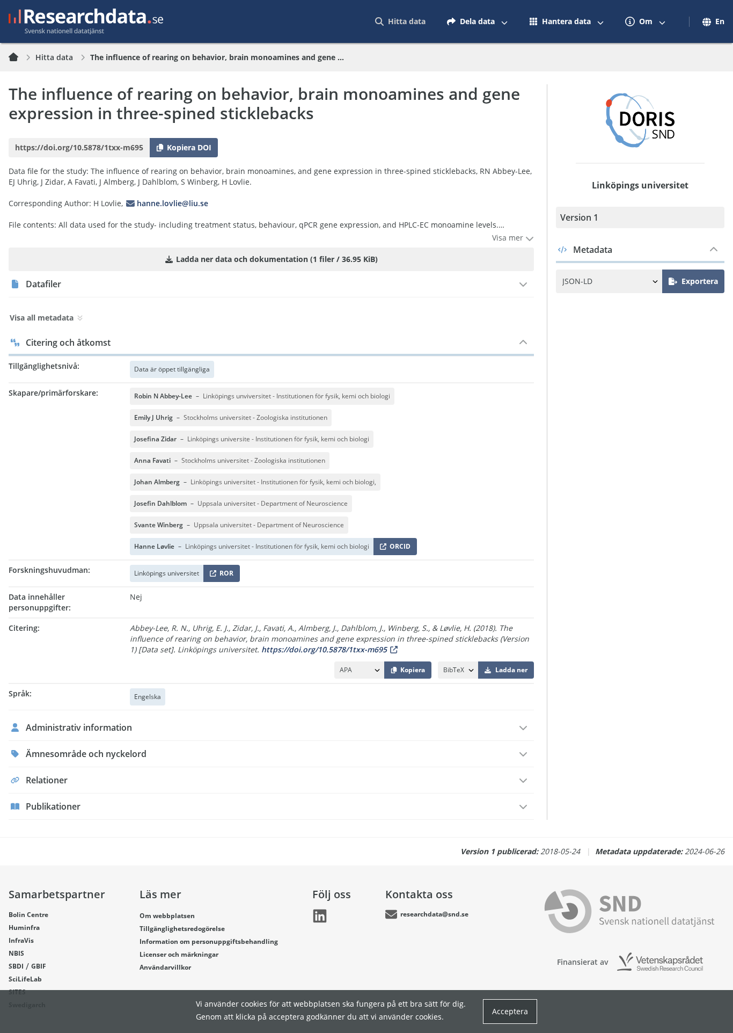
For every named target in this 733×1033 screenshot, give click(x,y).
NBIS (16, 953)
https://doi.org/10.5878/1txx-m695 (324, 649)
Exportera (699, 281)
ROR (224, 575)
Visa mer (508, 237)
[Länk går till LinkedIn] (319, 915)
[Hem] (20, 57)
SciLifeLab (25, 979)
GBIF (38, 966)
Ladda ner (511, 669)
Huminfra (24, 927)
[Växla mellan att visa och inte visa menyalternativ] (504, 21)
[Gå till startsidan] (86, 21)
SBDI (16, 966)
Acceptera (510, 1011)
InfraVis (21, 940)
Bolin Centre (28, 914)
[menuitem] (400, 21)
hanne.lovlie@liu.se (172, 203)
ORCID (398, 548)
